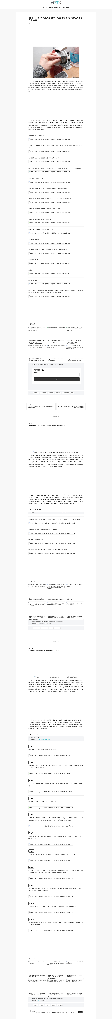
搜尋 (82, 2)
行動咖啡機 (57, 628)
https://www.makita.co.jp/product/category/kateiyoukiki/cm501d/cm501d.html (55, 513)
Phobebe (41, 1005)
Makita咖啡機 (45, 628)
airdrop (35, 1005)
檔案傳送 (60, 1005)
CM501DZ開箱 (37, 628)
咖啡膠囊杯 (50, 392)
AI (43, 7)
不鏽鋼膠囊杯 (43, 392)
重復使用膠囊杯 (65, 392)
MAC (60, 7)
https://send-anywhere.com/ (43, 739)
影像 (47, 7)
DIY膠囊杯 (36, 392)
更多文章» (80, 1012)
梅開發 (67, 7)
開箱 (63, 7)
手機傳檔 (47, 1005)
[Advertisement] (56, 34)
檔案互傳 (54, 1005)
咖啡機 (51, 628)
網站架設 (51, 7)
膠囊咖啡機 (57, 392)
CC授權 (38, 366)
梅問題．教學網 (56, 3)
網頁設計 (56, 7)
